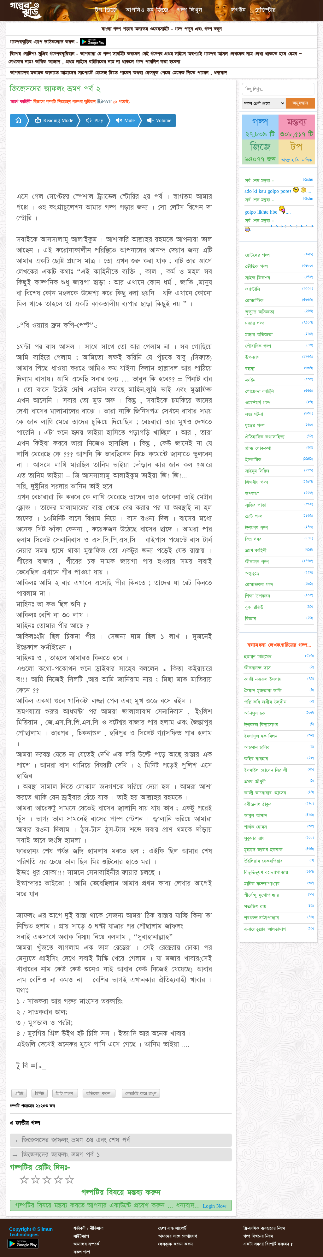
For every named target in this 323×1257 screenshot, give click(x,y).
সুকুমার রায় (254, 838)
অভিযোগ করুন (99, 1093)
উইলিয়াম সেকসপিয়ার (263, 861)
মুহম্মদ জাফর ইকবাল (263, 849)
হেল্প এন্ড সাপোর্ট (172, 1228)
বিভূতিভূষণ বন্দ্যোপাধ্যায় (266, 872)
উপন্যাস (252, 357)
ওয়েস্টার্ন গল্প (257, 403)
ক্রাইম (250, 380)
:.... (253, 231)
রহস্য (250, 368)
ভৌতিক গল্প (256, 266)
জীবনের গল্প (257, 562)
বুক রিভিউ (254, 607)
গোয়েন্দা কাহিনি (259, 391)
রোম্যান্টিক (254, 300)
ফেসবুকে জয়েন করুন (175, 1244)
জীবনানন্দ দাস (257, 668)
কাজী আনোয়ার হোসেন (265, 793)
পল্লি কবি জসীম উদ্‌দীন (265, 702)
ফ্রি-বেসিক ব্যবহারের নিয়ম (264, 1228)
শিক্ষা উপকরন (257, 596)
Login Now (214, 1206)
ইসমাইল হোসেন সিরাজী (265, 770)
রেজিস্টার (265, 10)
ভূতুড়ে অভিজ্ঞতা (259, 312)
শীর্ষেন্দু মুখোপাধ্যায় (261, 895)
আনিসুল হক (254, 713)
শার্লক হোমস (255, 827)
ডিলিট (39, 1093)
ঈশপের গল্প (256, 528)
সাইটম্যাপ (81, 1236)
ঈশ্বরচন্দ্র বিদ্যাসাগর (261, 724)
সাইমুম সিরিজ (257, 471)
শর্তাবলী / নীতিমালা (88, 1228)
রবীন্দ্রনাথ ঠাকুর (258, 804)
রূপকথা (252, 493)
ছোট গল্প (253, 516)
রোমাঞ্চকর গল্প (259, 584)
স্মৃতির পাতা (255, 505)
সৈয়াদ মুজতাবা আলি (262, 690)
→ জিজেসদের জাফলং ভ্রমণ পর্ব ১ (55, 1154)
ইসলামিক (253, 459)
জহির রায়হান (256, 759)
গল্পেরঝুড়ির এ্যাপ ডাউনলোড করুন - (44, 42)
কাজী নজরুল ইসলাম (262, 679)
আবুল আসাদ (255, 815)
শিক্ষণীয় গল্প (256, 482)
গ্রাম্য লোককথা (258, 448)
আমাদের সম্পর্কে (86, 1244)
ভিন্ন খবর (253, 539)
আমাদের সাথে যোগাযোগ (177, 1236)
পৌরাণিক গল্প (258, 346)
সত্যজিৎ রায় (255, 906)
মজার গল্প (254, 323)
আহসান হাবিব (256, 747)
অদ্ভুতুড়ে (252, 573)
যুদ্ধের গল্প (255, 425)
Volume (162, 120)
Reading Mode (57, 120)
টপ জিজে (106, 10)
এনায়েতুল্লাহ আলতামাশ (265, 929)
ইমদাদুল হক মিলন (260, 736)
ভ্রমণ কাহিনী (256, 550)
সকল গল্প (81, 1252)
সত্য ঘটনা (254, 414)
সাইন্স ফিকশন (257, 278)
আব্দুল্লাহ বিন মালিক (296, 160)
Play (98, 120)
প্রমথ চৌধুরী (255, 781)
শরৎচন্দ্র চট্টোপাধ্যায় (261, 918)
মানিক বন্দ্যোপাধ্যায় (261, 883)
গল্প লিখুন (189, 10)
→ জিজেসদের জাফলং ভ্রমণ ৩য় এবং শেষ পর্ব (70, 1140)
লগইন (238, 10)
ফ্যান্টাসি (252, 289)
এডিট (19, 1093)
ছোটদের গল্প (257, 255)
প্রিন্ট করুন (65, 1093)
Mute (129, 120)
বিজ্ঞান (250, 618)
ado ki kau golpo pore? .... (277, 191)
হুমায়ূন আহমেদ (258, 656)
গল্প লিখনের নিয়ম (258, 1236)
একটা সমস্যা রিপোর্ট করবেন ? (268, 1244)
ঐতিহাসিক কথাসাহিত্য (265, 437)
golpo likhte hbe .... (267, 212)
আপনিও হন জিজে (147, 10)
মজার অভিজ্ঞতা (259, 334)
